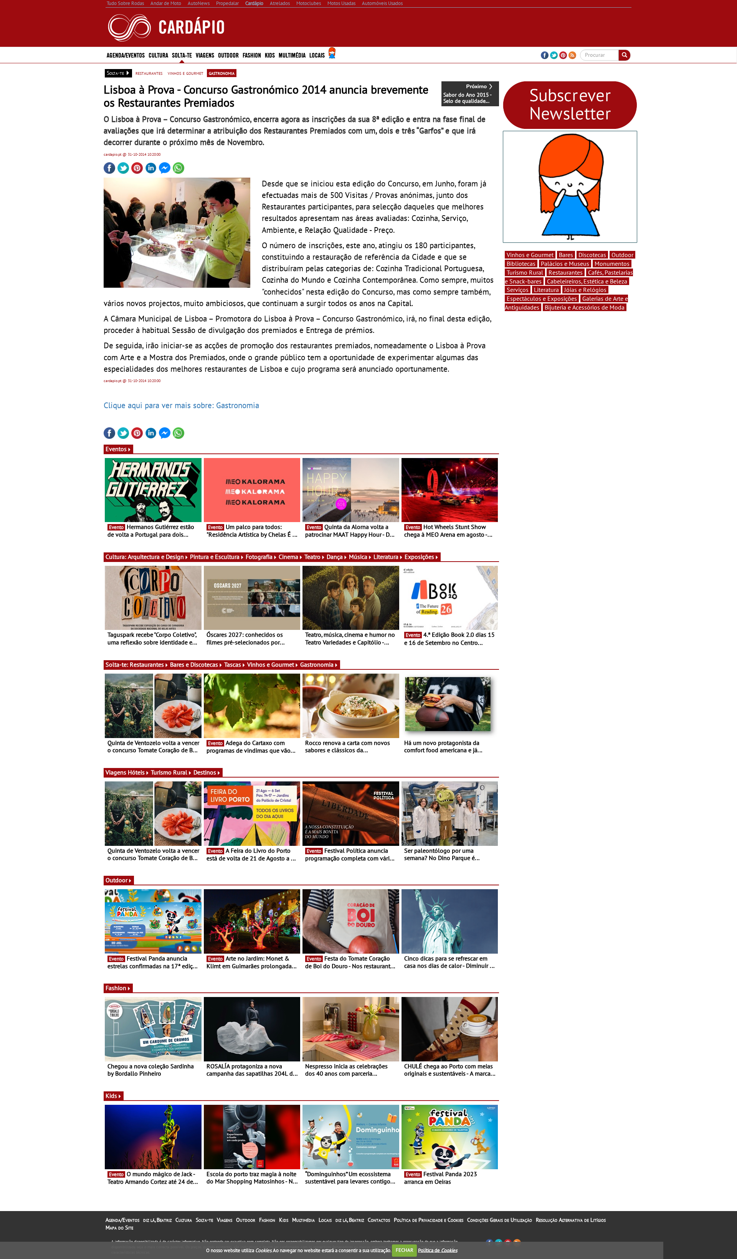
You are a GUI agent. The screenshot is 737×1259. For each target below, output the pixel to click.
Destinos (204, 772)
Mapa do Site (119, 1227)
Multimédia (303, 1219)
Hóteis (136, 772)
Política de (437, 1250)
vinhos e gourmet (185, 72)
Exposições (419, 556)
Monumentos (612, 263)
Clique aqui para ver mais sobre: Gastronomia (181, 405)
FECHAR (404, 1250)
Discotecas (592, 255)
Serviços (518, 289)
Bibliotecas (521, 263)
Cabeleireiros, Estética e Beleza (587, 281)
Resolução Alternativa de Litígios (571, 1219)
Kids (270, 54)
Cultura (183, 1219)
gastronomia (222, 72)
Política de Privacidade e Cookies (428, 1219)
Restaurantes (147, 664)
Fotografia (259, 556)
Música (358, 556)
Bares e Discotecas (194, 664)
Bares (566, 255)
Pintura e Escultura (215, 556)
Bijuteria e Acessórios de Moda (585, 307)
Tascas (232, 664)
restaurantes (149, 72)
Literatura (385, 556)
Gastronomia (317, 664)
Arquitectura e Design (156, 556)
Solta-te (204, 1219)
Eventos (116, 449)
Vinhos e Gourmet (270, 664)
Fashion (252, 54)
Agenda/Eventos (126, 54)
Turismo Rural (169, 772)
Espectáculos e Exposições (542, 298)
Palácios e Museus (565, 263)
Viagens (224, 1219)
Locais (325, 1219)
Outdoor (228, 54)
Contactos (379, 1219)
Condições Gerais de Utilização (499, 1219)
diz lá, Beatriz (157, 1219)
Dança (335, 556)
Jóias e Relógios (585, 289)
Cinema (288, 556)
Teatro (312, 556)
